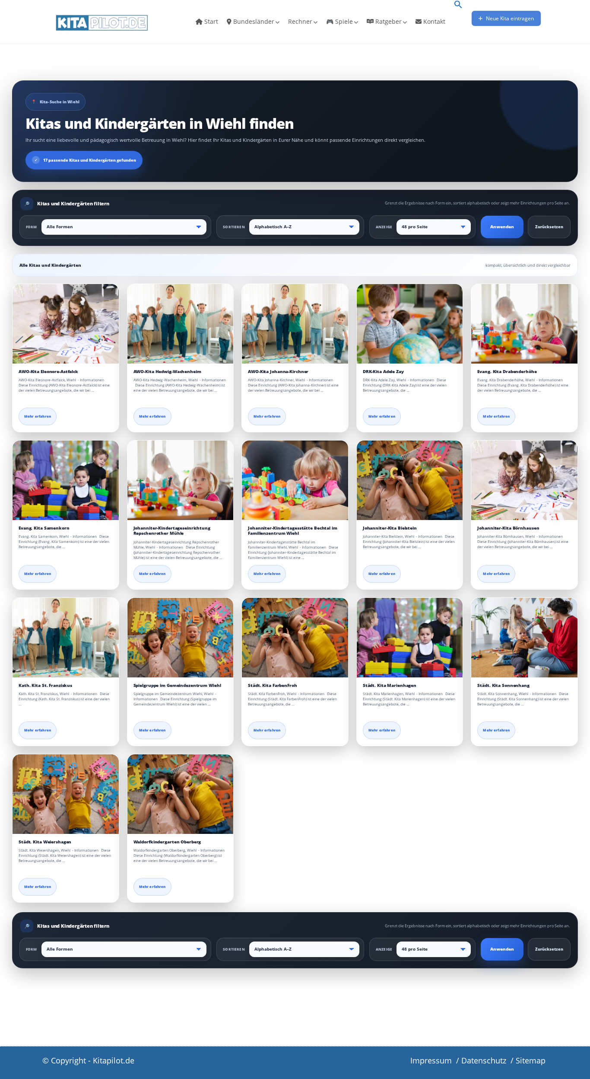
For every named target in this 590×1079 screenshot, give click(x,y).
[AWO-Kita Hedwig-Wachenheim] (180, 324)
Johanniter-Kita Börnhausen (508, 528)
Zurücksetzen (549, 227)
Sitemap (531, 1060)
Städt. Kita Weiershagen (45, 842)
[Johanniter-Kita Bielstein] (410, 480)
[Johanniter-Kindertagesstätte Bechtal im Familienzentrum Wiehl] (295, 480)
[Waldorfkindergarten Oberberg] (180, 794)
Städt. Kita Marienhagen (389, 685)
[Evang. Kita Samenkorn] (66, 480)
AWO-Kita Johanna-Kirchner (278, 371)
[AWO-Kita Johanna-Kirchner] (295, 324)
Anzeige (384, 226)
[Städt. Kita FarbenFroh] (295, 637)
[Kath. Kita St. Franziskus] (66, 637)
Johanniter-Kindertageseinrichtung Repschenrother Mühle (171, 530)
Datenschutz (483, 1060)
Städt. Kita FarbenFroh (272, 685)
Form (31, 226)
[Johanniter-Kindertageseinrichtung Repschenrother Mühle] (180, 480)
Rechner (300, 21)
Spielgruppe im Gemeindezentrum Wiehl (177, 685)
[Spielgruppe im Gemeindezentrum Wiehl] (180, 637)
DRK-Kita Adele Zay (383, 371)
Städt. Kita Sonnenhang (503, 685)
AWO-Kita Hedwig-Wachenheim (167, 371)
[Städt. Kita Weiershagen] (66, 794)
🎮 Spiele (339, 21)
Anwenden (502, 227)
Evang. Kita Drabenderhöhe (506, 371)
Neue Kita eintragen (509, 18)
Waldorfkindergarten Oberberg (167, 842)
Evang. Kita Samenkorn (44, 528)
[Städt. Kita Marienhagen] (410, 637)
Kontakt (433, 21)
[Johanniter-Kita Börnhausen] (524, 480)
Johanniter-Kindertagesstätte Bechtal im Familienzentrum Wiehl (292, 530)
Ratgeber (388, 21)
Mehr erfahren (37, 416)
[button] (458, 5)
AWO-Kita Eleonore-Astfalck (48, 371)
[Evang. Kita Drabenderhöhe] (524, 324)
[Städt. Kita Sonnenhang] (524, 637)
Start (210, 21)
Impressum (431, 1060)
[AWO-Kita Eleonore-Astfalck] (66, 324)
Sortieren (233, 226)
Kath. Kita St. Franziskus (45, 685)
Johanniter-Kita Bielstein (390, 528)
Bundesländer (253, 21)
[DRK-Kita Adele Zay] (410, 324)
